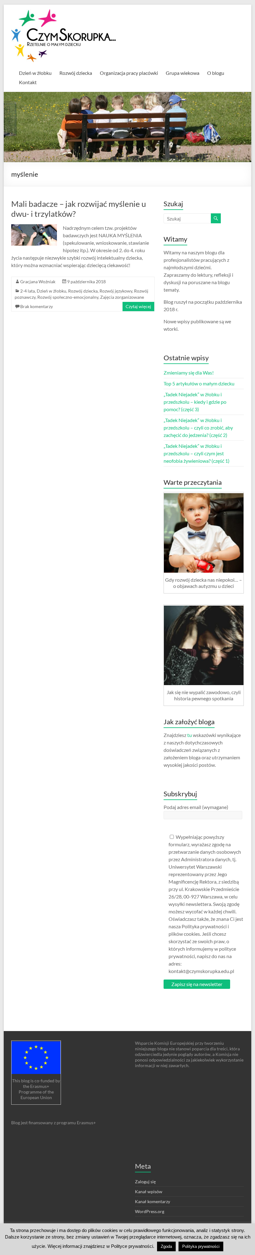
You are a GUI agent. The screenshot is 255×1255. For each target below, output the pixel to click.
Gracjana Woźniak (37, 281)
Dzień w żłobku (35, 73)
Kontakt (28, 82)
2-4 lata (27, 290)
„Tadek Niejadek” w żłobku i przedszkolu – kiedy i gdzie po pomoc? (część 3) (195, 401)
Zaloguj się (145, 1181)
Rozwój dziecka (75, 73)
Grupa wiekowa (182, 73)
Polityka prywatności (201, 1246)
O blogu (215, 73)
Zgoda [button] (166, 1246)
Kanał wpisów (148, 1191)
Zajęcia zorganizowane (122, 297)
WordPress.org (149, 1211)
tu (189, 735)
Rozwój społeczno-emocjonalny (67, 297)
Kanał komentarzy (152, 1201)
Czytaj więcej (138, 306)
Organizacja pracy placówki (129, 73)
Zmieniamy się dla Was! (189, 372)
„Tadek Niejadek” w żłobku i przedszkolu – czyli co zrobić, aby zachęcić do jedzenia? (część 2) (198, 427)
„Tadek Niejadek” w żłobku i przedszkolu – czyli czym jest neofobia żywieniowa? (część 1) (197, 453)
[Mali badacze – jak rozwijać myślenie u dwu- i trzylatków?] (34, 227)
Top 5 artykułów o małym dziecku (199, 383)
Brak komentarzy (36, 306)
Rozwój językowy (116, 290)
